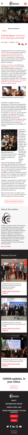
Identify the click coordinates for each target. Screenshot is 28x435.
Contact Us (14, 416)
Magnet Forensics (6, 81)
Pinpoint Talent (15, 66)
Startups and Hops (7, 65)
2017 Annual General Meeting (10, 54)
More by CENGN (5, 246)
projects (3, 169)
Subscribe (14, 387)
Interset (16, 80)
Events (4, 31)
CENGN (5, 42)
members (13, 112)
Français (14, 420)
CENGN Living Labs (14, 407)
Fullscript (4, 83)
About (14, 400)
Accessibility (14, 432)
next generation (18, 121)
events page (11, 194)
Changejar (23, 80)
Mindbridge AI (17, 81)
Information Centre (14, 404)
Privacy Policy (14, 430)
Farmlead (13, 83)
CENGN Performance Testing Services (14, 411)
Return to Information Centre (14, 201)
